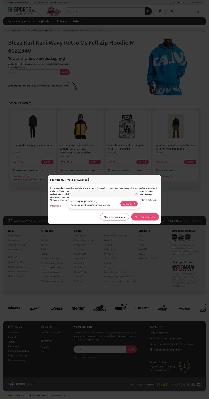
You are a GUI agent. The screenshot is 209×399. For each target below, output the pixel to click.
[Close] (136, 193)
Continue (127, 203)
